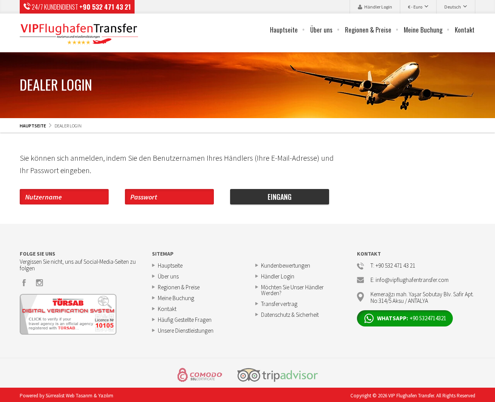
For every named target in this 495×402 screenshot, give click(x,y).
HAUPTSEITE (33, 126)
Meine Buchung (423, 29)
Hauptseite (284, 29)
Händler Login (378, 7)
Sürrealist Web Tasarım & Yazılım (79, 395)
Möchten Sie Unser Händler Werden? (292, 290)
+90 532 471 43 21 (105, 7)
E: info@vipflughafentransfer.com (409, 280)
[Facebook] (24, 282)
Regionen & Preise (368, 29)
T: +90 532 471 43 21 (392, 266)
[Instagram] (39, 282)
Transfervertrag (279, 304)
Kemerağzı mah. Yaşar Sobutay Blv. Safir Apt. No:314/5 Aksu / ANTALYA (422, 296)
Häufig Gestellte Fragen (185, 320)
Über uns (321, 29)
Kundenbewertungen (285, 265)
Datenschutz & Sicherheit (290, 315)
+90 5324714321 (411, 318)
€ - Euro (415, 7)
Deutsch (452, 7)
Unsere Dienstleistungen (185, 330)
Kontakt (465, 29)
